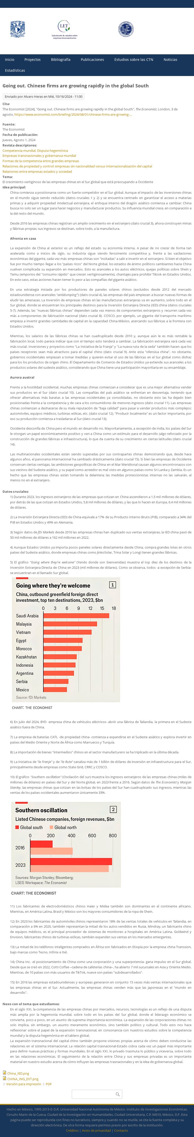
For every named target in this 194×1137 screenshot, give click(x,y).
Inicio (9, 59)
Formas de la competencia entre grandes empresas (41, 161)
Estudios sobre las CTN (133, 59)
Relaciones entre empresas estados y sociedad (37, 171)
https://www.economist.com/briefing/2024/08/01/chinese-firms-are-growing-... (73, 114)
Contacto (121, 1130)
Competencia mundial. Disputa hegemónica (35, 150)
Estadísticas (15, 70)
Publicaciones (92, 59)
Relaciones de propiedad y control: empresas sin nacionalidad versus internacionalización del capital (77, 166)
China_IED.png (18, 1073)
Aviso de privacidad (96, 1130)
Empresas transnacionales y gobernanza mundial (39, 155)
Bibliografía (60, 59)
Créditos (72, 1130)
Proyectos (33, 59)
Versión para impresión (23, 1084)
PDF (49, 1084)
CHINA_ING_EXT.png (22, 1079)
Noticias (170, 59)
